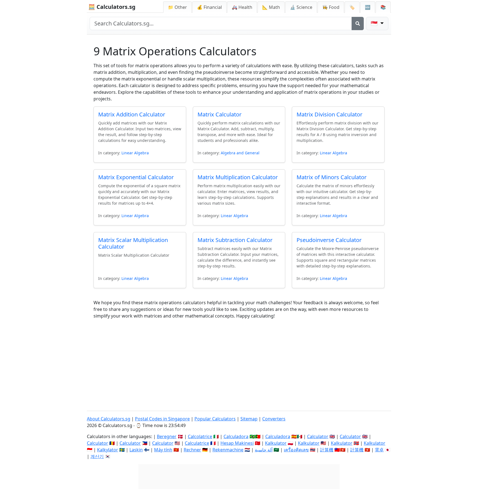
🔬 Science (301, 7)
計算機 (326, 450)
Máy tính (163, 450)
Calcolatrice (200, 436)
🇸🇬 (375, 23)
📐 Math (271, 7)
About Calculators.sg (108, 419)
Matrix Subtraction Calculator (235, 240)
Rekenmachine (227, 450)
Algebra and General (240, 152)
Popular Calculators (215, 419)
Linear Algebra (135, 152)
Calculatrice (197, 443)
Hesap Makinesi (237, 443)
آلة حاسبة (263, 450)
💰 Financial (209, 7)
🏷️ (352, 7)
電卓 (379, 450)
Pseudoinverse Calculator (329, 240)
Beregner (166, 436)
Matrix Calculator (219, 114)
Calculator (317, 436)
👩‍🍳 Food (330, 7)
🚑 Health (242, 7)
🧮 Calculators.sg (112, 7)
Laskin (136, 450)
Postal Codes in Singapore (162, 419)
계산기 (97, 456)
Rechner (192, 450)
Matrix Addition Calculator (131, 114)
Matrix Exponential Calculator (136, 177)
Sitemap (249, 419)
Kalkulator (276, 443)
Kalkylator (107, 450)
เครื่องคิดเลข (296, 450)
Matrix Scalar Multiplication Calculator (133, 243)
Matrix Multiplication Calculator (238, 177)
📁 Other (177, 7)
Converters (273, 419)
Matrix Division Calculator (329, 114)
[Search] (358, 23)
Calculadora (236, 436)
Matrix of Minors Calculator (332, 177)
